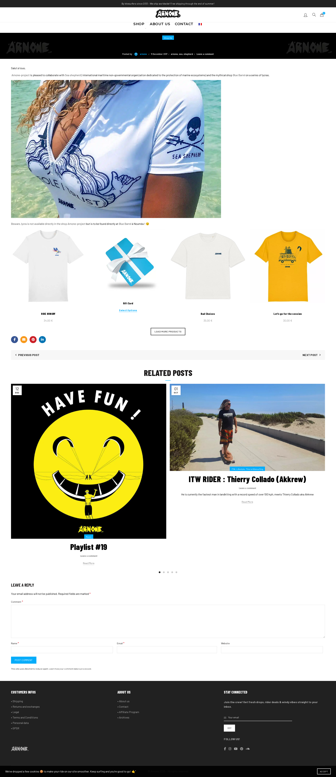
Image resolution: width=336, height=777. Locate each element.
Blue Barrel (239, 75)
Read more (88, 563)
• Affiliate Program (128, 712)
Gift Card (128, 303)
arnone (174, 53)
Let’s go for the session (288, 313)
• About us (123, 701)
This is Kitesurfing (254, 469)
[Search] (314, 14)
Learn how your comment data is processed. (70, 668)
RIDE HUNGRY (48, 313)
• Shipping (17, 701)
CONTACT (184, 25)
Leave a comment (205, 53)
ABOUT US (160, 25)
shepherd (188, 53)
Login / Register (306, 14)
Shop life (168, 38)
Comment (17, 601)
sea (181, 53)
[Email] (23, 339)
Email (120, 643)
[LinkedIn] (42, 339)
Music (89, 537)
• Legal (15, 712)
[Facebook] (14, 339)
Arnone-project (20, 75)
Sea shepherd (73, 75)
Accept (324, 771)
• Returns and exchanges (25, 706)
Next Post (310, 355)
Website (225, 643)
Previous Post (28, 355)
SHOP (138, 25)
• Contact (122, 706)
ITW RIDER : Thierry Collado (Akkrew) (247, 479)
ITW (233, 469)
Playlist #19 (88, 547)
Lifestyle (240, 469)
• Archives (123, 717)
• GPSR (15, 728)
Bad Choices (208, 313)
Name (15, 643)
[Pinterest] (33, 339)
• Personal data (20, 722)
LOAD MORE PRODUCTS (168, 331)
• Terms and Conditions (24, 717)
